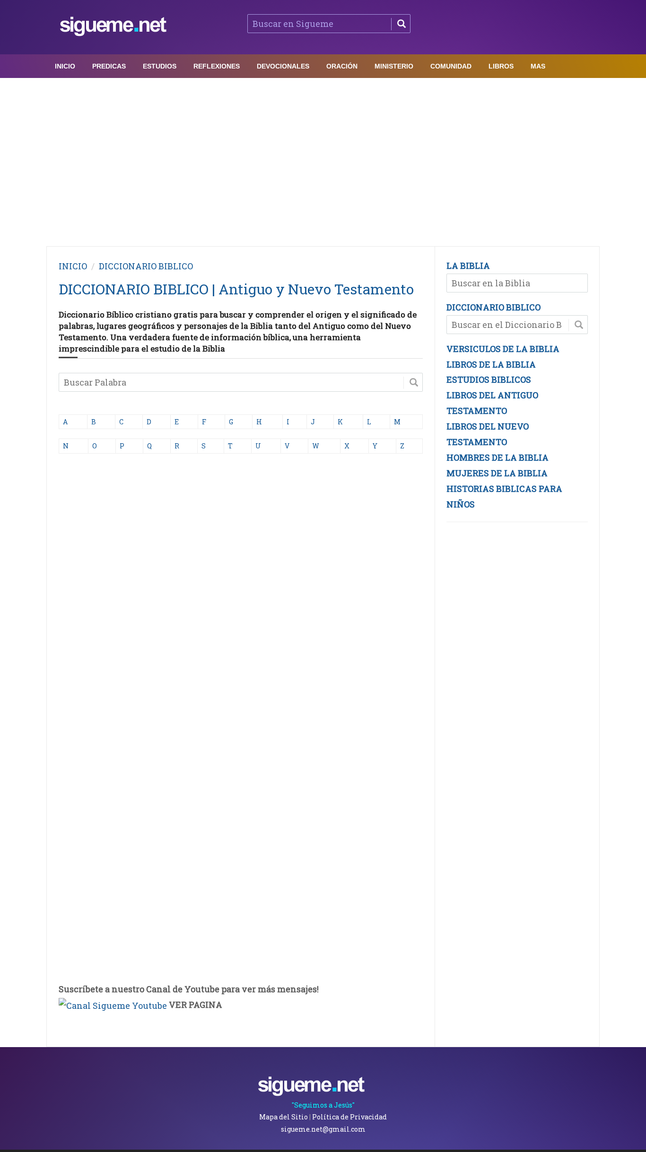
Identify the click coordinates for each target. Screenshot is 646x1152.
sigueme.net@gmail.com (323, 1129)
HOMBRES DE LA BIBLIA (497, 457)
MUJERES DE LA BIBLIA (497, 473)
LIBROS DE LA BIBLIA (491, 364)
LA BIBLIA (468, 265)
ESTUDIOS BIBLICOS (488, 379)
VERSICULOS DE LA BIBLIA (502, 348)
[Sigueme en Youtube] (113, 1004)
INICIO (73, 266)
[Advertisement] (323, 160)
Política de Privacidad (349, 1116)
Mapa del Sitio (283, 1116)
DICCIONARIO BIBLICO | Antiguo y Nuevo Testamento (236, 289)
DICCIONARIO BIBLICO (146, 266)
